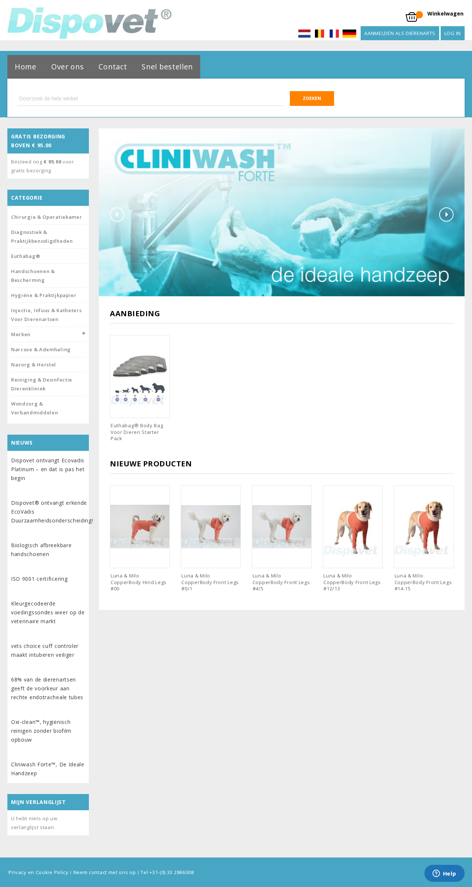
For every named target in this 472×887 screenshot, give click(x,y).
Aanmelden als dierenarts (399, 33)
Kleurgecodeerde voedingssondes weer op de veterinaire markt (48, 612)
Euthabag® (25, 256)
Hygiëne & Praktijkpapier (44, 295)
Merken (21, 334)
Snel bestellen (167, 67)
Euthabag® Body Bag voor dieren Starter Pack (137, 432)
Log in (452, 33)
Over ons (67, 67)
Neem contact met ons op (104, 872)
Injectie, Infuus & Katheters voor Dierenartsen (46, 314)
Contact (112, 67)
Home (26, 67)
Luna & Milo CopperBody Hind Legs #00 (139, 582)
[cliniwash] (282, 211)
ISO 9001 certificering (39, 578)
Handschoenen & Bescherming (33, 275)
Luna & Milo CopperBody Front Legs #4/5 (281, 582)
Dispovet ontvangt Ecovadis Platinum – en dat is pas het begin (48, 469)
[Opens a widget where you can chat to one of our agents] (444, 874)
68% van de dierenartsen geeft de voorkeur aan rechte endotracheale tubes (47, 688)
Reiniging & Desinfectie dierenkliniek (41, 384)
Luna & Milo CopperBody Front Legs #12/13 (352, 582)
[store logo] (89, 23)
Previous (117, 214)
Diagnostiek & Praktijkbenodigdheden (42, 236)
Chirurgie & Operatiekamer (46, 217)
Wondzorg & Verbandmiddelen (34, 408)
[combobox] (175, 98)
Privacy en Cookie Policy (38, 872)
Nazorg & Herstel (33, 364)
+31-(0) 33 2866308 (171, 872)
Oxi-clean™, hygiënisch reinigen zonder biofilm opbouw (41, 730)
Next (446, 214)
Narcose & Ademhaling (41, 349)
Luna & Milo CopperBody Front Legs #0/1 (210, 582)
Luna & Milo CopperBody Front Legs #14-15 (423, 582)
